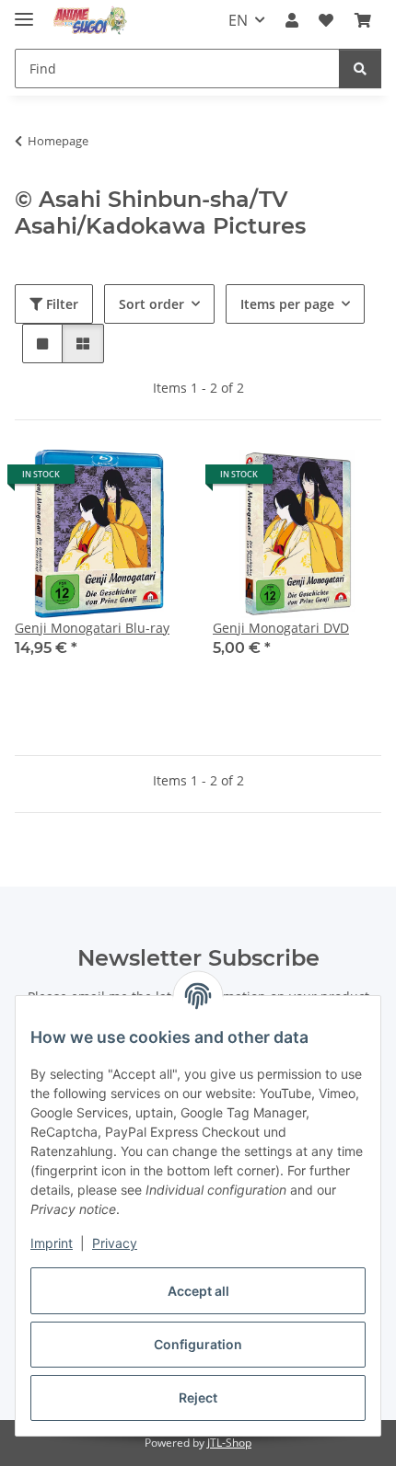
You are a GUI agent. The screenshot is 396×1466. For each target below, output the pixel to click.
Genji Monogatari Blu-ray (92, 627)
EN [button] (238, 20)
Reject (198, 1397)
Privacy (114, 1243)
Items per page (287, 304)
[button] (292, 20)
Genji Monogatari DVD (281, 627)
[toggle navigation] (24, 11)
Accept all (198, 1291)
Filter (60, 304)
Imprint (51, 1243)
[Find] (360, 68)
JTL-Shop (229, 1442)
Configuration (198, 1344)
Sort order (151, 304)
